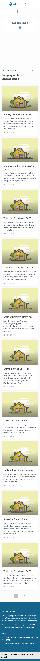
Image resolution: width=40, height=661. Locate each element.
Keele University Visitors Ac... (18, 317)
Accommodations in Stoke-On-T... (19, 167)
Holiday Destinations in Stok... (18, 114)
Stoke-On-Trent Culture (15, 519)
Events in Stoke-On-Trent (16, 368)
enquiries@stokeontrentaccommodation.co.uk (19, 643)
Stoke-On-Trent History (15, 420)
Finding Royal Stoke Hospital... (18, 470)
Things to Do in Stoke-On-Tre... (18, 218)
